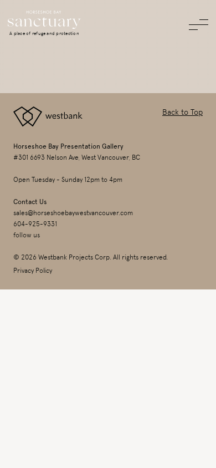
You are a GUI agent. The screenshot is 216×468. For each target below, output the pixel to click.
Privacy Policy (32, 270)
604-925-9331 (35, 224)
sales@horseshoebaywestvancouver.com (73, 213)
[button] (198, 24)
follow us (26, 235)
